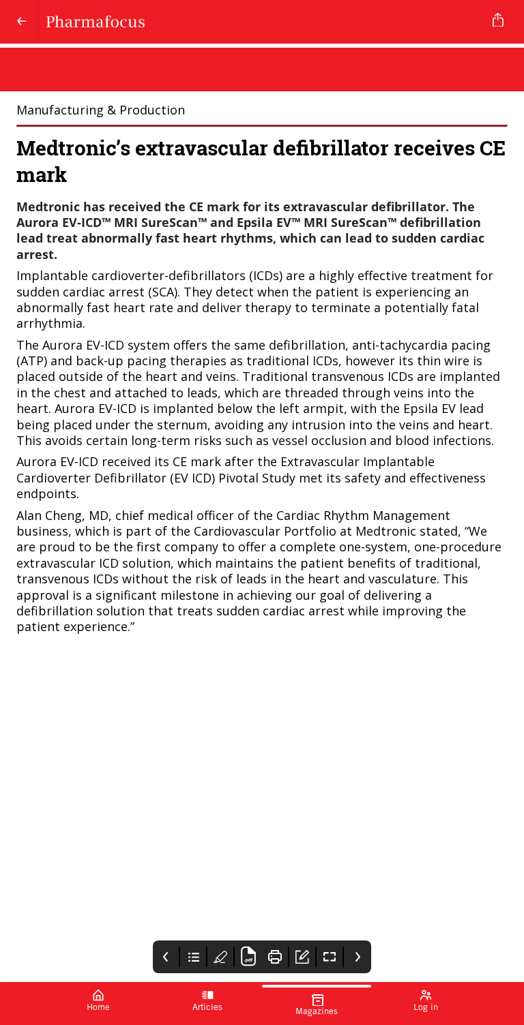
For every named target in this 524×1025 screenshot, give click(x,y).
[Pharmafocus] (259, 22)
